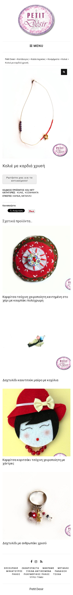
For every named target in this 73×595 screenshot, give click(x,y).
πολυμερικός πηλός (37, 574)
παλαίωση (61, 571)
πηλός (16, 574)
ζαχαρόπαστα (30, 568)
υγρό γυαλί (36, 577)
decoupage (11, 568)
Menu (38, 45)
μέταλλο (26, 196)
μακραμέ (48, 568)
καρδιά (16, 196)
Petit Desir (36, 589)
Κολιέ (20, 192)
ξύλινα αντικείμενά (38, 571)
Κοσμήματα (32, 192)
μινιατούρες (14, 571)
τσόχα (57, 574)
